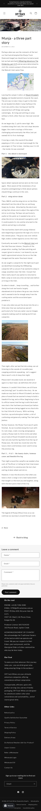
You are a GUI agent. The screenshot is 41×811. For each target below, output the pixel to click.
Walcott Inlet (29, 243)
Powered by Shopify (23, 801)
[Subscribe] (34, 783)
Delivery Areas (9, 737)
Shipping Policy (10, 732)
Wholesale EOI (9, 762)
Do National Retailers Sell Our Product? (19, 743)
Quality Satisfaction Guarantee (15, 718)
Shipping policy (33, 804)
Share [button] (6, 528)
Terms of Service (10, 727)
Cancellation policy (29, 808)
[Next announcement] (37, 3)
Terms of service (21, 804)
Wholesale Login (10, 757)
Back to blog (22, 537)
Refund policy (9, 713)
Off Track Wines (12, 801)
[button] (4, 13)
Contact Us (8, 768)
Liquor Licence (9, 748)
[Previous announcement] (4, 3)
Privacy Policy (9, 723)
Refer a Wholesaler (11, 752)
